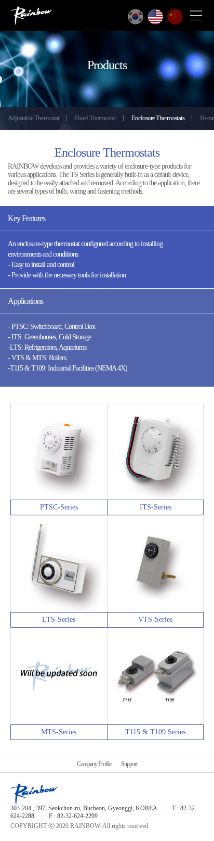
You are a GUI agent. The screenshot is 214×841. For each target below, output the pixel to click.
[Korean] (135, 16)
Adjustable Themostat (33, 118)
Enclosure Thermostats (157, 118)
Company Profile (94, 764)
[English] (155, 16)
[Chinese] (175, 16)
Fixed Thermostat (95, 118)
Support (129, 764)
